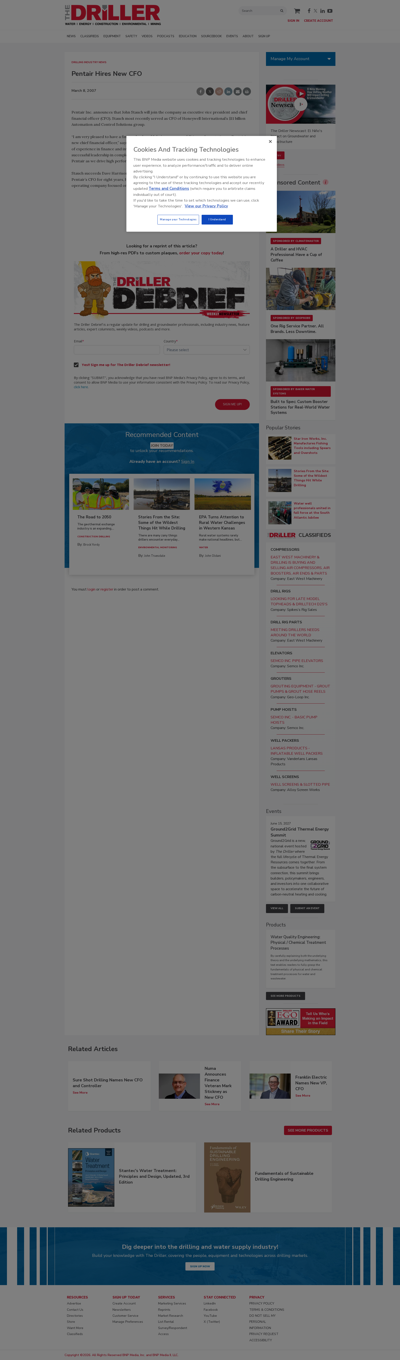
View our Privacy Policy (206, 206)
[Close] (270, 141)
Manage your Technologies (178, 219)
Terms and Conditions (169, 188)
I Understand (217, 219)
